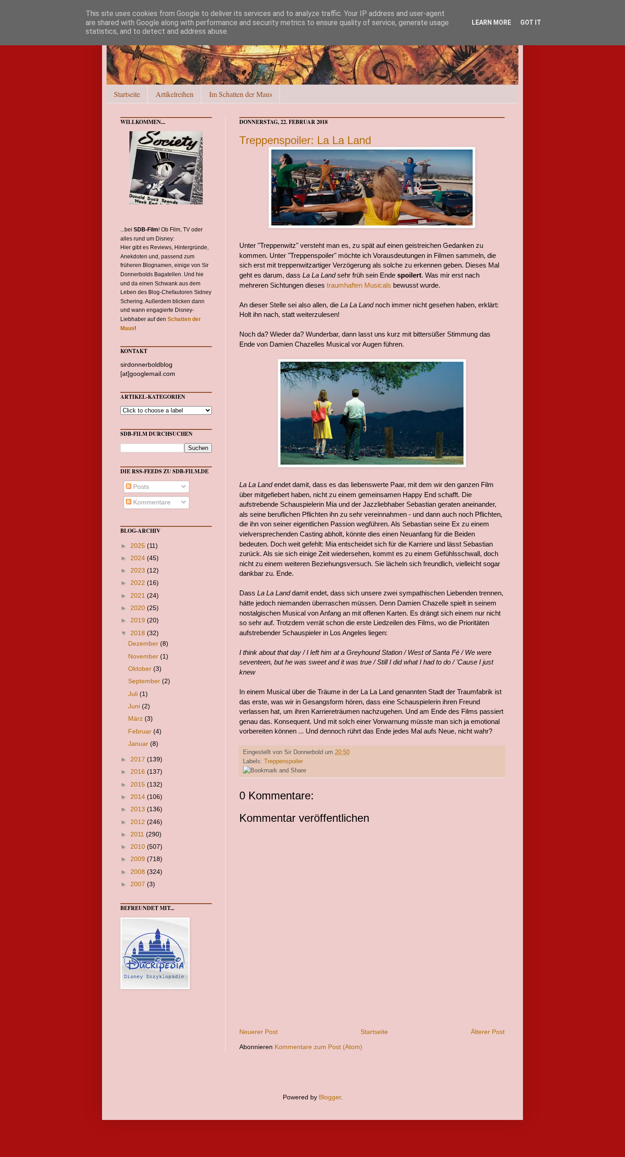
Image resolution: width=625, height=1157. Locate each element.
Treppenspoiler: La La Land (305, 140)
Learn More (491, 22)
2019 (138, 620)
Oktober (140, 668)
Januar (139, 743)
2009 (138, 858)
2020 (138, 607)
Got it (530, 22)
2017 (138, 759)
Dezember (144, 643)
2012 (138, 821)
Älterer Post (488, 1031)
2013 (138, 809)
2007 (138, 884)
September (145, 681)
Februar (140, 731)
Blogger (330, 1097)
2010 (138, 846)
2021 (138, 595)
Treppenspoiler (283, 761)
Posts (140, 486)
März (136, 718)
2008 (138, 871)
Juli (134, 693)
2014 (138, 796)
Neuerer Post (258, 1031)
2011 (138, 834)
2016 (138, 771)
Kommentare (151, 502)
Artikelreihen (175, 94)
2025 (138, 545)
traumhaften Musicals (359, 285)
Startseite (127, 94)
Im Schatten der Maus (240, 94)
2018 (138, 633)
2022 (138, 582)
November (144, 656)
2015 (138, 784)
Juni (135, 706)
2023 (138, 570)
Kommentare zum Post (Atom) (318, 1046)
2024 (138, 558)
